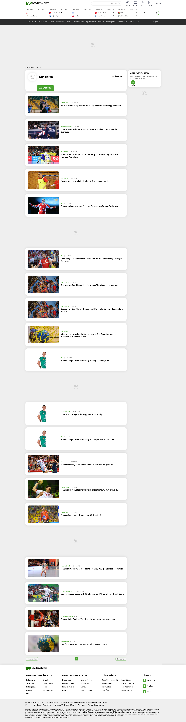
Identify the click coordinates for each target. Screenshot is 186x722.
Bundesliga (85, 683)
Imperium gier (99, 705)
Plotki (66, 705)
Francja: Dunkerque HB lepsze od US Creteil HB (81, 515)
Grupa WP (39, 702)
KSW (28, 694)
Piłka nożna (43, 22)
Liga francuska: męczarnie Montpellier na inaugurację (84, 644)
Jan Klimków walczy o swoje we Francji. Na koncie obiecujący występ (91, 105)
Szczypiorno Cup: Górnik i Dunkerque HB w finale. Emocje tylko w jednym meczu (92, 310)
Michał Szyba (65, 178)
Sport (90, 705)
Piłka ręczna (110, 22)
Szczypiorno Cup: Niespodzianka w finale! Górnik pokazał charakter (90, 285)
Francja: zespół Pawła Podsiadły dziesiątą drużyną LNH (85, 360)
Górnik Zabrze (65, 282)
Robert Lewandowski (110, 680)
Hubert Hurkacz (127, 690)
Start (26, 67)
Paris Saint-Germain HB (68, 591)
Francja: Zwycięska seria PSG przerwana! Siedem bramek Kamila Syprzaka (89, 130)
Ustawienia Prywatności (80, 702)
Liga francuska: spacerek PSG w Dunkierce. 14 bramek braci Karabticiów (92, 594)
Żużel (69, 22)
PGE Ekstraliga (86, 690)
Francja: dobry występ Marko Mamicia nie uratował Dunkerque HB (89, 490)
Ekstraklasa (66, 680)
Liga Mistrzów (86, 680)
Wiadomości (82, 705)
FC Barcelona (65, 152)
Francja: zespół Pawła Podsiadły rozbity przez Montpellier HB (87, 439)
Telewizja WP (58, 705)
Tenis (52, 22)
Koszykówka (123, 22)
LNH (62, 203)
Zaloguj (158, 3)
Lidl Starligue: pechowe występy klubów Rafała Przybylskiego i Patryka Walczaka (91, 259)
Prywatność (65, 702)
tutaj (67, 717)
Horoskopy (37, 705)
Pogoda (28, 705)
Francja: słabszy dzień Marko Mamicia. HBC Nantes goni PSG (87, 465)
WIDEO (101, 22)
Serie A (83, 687)
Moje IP (73, 705)
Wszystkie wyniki (150, 13)
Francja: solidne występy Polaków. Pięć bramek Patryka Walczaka (89, 206)
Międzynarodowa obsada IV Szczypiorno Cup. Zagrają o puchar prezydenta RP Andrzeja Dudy (88, 335)
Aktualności (45, 88)
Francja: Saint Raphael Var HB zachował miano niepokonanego (88, 619)
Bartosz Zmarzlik (127, 683)
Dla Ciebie (32, 22)
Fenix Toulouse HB (66, 126)
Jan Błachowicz (127, 687)
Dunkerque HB (65, 102)
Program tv (47, 705)
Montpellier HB (65, 641)
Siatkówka (60, 22)
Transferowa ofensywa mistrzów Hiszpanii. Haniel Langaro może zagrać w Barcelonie (89, 155)
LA (138, 22)
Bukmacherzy (79, 22)
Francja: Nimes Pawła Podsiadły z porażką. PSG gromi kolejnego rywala (92, 569)
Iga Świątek (106, 687)
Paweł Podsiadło (66, 411)
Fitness (29, 690)
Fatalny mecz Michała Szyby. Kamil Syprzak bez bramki (84, 181)
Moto (132, 22)
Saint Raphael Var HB (67, 616)
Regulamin (103, 702)
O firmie (48, 702)
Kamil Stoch (126, 680)
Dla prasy (55, 702)
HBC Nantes (64, 462)
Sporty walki (91, 22)
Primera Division (68, 687)
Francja (32, 67)
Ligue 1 (65, 690)
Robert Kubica (107, 683)
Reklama (94, 702)
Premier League (68, 683)
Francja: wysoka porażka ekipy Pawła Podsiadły (81, 414)
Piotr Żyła (105, 690)
